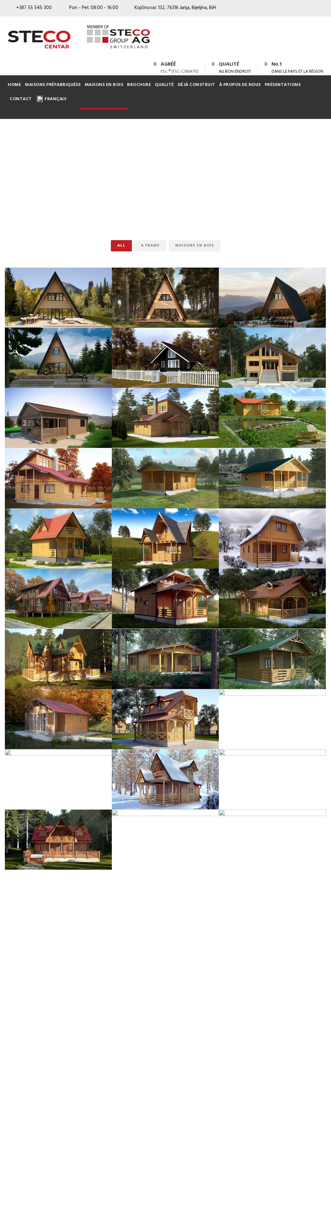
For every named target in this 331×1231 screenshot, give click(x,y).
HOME (14, 85)
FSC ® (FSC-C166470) (179, 71)
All (121, 245)
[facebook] (285, 10)
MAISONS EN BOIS (104, 85)
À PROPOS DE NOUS (240, 85)
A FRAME (150, 245)
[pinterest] (297, 10)
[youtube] (309, 10)
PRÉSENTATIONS (283, 85)
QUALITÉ (164, 85)
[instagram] (321, 10)
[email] (273, 10)
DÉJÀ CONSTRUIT (196, 85)
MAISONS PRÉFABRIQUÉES (53, 85)
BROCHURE (139, 85)
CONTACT (21, 99)
